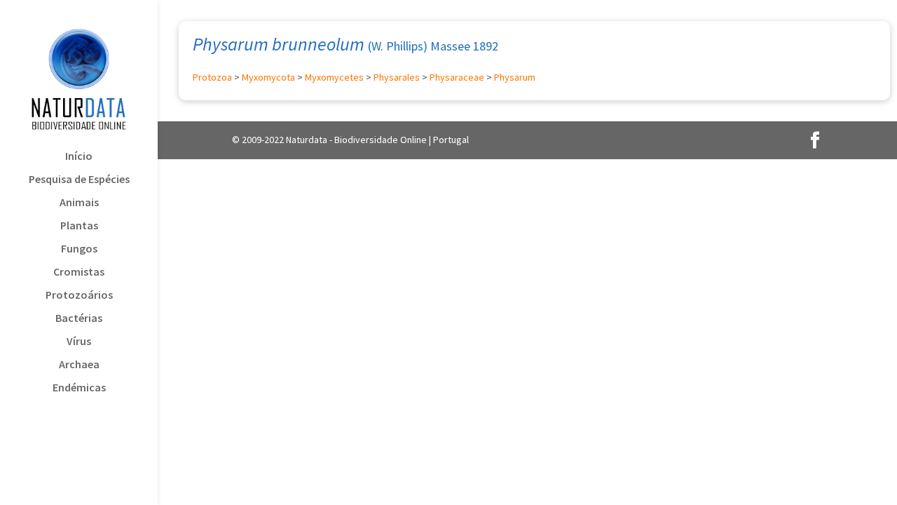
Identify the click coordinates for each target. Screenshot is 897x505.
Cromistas (78, 272)
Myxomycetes (334, 77)
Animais (79, 203)
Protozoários (79, 296)
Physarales (397, 77)
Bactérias (78, 319)
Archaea (79, 365)
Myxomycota (268, 77)
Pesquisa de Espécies (79, 180)
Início (79, 157)
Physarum (514, 77)
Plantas (79, 226)
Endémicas (79, 388)
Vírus (79, 342)
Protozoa (212, 77)
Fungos (79, 249)
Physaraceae (457, 77)
